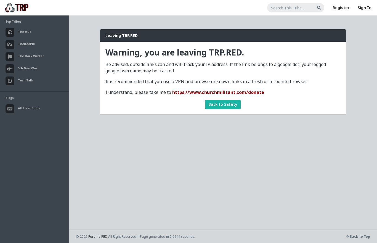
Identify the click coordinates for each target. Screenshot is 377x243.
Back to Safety (222, 104)
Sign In (364, 7)
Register (341, 7)
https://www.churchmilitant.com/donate (218, 92)
